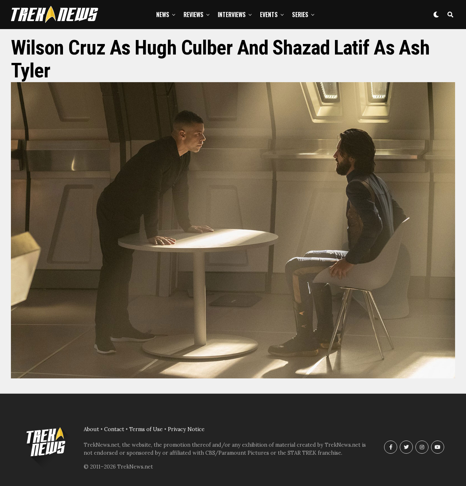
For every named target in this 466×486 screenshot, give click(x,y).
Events (269, 14)
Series (300, 14)
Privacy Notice (186, 429)
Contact (114, 429)
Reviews (193, 14)
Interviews (232, 14)
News (162, 14)
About (91, 429)
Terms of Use (146, 429)
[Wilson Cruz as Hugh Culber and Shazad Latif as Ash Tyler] (233, 376)
